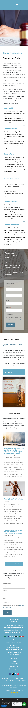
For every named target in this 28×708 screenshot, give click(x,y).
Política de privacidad (18, 678)
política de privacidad (14, 320)
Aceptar (4, 705)
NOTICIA (6, 455)
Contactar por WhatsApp (10, 372)
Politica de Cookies (9, 680)
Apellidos (8, 293)
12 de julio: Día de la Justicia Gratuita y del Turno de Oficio (14, 499)
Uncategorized (14, 455)
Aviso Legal (5, 678)
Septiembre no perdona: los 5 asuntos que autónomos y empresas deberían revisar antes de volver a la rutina (14, 451)
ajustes (11, 703)
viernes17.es (14, 692)
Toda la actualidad (14, 563)
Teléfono (8, 307)
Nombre (8, 286)
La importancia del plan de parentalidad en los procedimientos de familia (13, 531)
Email (7, 300)
